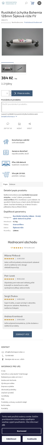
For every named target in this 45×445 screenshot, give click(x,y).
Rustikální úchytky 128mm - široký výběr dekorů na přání (27, 217)
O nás (3, 371)
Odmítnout (11, 439)
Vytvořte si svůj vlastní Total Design (14, 374)
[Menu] (39, 3)
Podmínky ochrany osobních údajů (14, 402)
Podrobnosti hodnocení (33, 22)
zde (3, 424)
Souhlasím (32, 439)
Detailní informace (8, 116)
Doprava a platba (7, 386)
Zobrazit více (22, 334)
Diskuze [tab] (12, 184)
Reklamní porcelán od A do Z (11, 377)
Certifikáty (5, 396)
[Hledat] (26, 3)
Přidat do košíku (23, 93)
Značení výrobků (7, 393)
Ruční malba (5, 405)
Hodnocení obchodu (22, 242)
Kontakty (4, 408)
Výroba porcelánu (7, 383)
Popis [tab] (5, 184)
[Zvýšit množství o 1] (10, 91)
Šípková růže (18, 227)
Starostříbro (18, 224)
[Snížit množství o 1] (10, 94)
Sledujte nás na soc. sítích (14, 359)
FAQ (2, 399)
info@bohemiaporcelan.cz (15, 352)
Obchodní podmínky (8, 389)
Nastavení (21, 431)
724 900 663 (9, 355)
